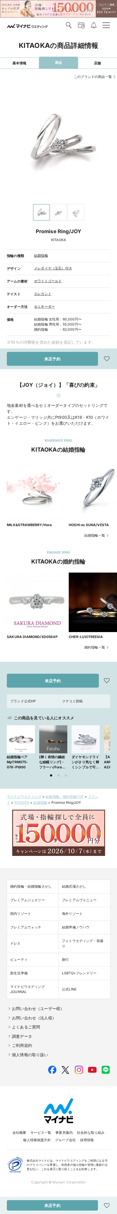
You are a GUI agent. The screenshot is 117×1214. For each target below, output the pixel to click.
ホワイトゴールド (48, 281)
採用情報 (87, 1140)
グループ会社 (65, 1140)
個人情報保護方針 (37, 1140)
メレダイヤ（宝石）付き (53, 268)
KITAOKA (21, 802)
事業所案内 (64, 1132)
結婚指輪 (41, 255)
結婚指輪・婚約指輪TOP (64, 796)
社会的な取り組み (91, 1132)
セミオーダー (44, 306)
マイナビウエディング (24, 796)
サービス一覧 (40, 1132)
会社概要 (19, 1132)
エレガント (42, 294)
